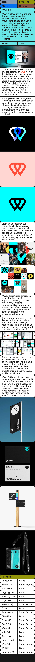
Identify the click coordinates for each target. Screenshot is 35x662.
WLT (23, 71)
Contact (24, 6)
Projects (24, 2)
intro (5, 2)
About (5, 6)
